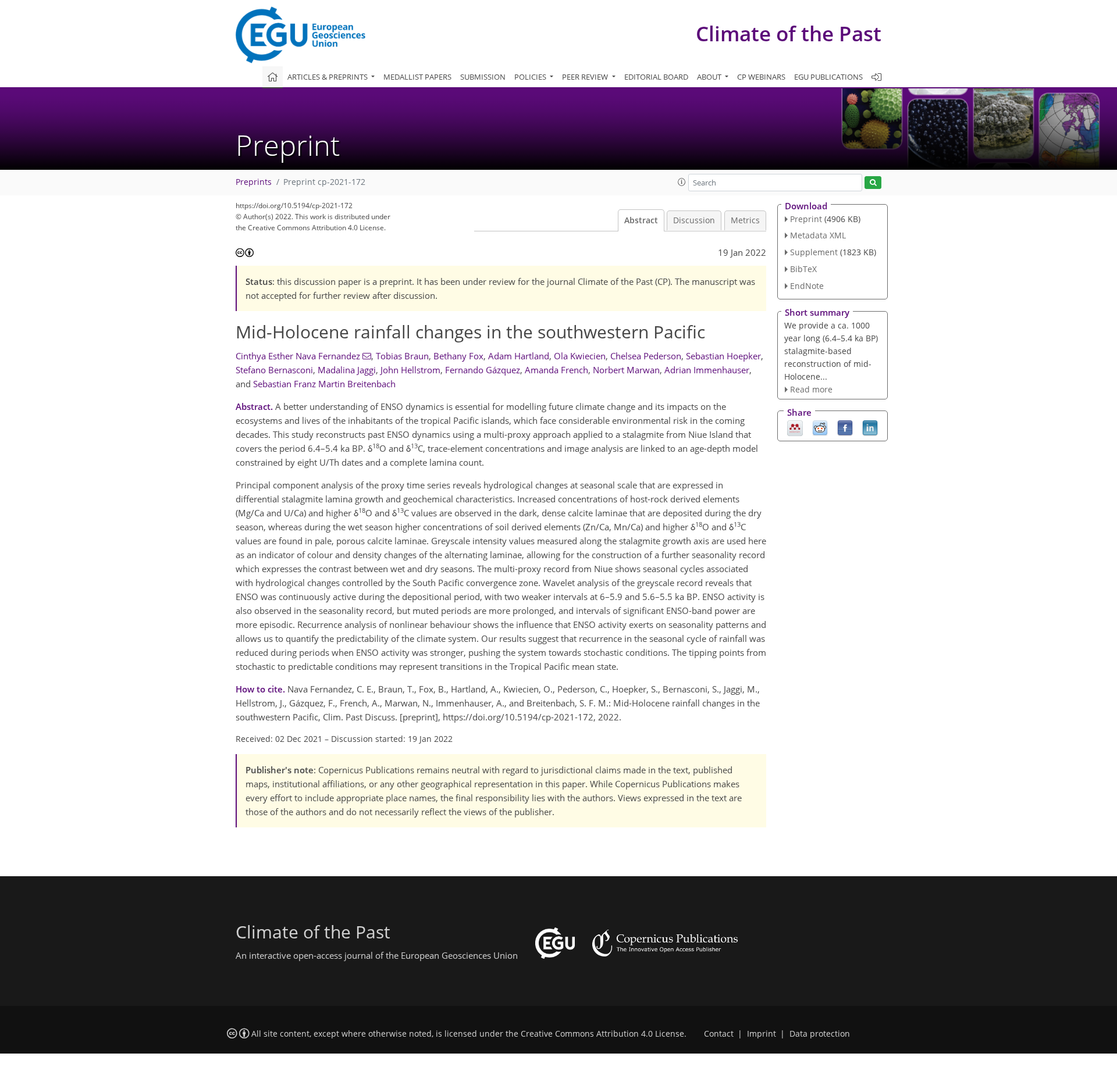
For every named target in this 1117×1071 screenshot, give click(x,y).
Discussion (694, 220)
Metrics (745, 220)
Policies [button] (531, 77)
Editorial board (656, 77)
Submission (483, 77)
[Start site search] (873, 183)
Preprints (254, 182)
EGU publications (828, 77)
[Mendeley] (795, 427)
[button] (682, 182)
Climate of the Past (788, 33)
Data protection (819, 1034)
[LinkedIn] (870, 427)
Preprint (806, 218)
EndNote (807, 285)
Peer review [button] (586, 77)
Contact (719, 1034)
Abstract (641, 220)
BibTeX (803, 268)
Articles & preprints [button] (328, 77)
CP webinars (761, 77)
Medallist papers (417, 77)
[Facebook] (845, 427)
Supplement (814, 252)
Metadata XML (818, 235)
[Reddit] (820, 427)
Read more (811, 389)
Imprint (761, 1034)
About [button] (710, 77)
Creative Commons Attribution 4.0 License (602, 1034)
